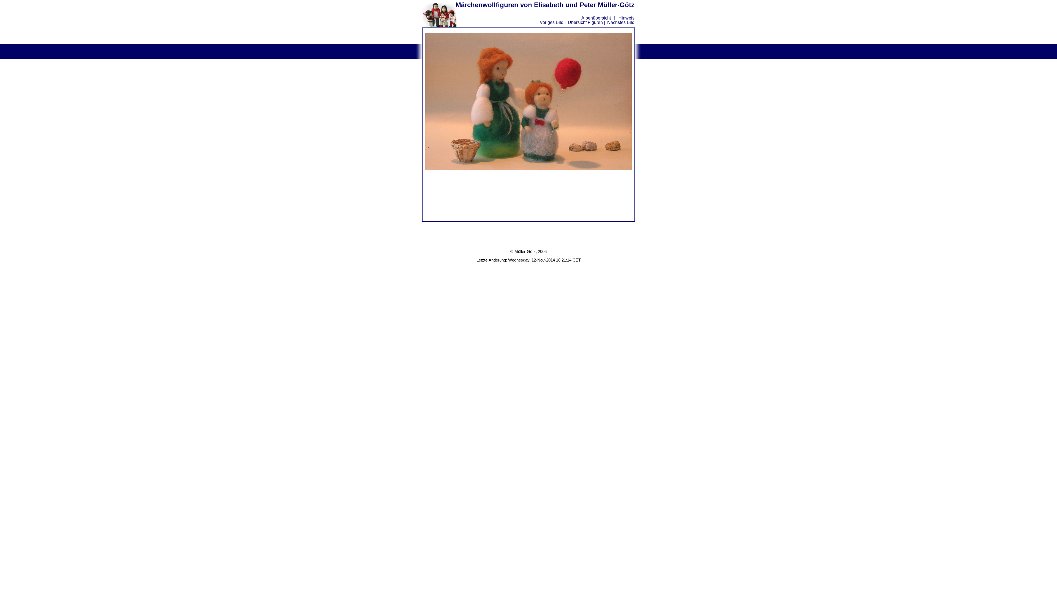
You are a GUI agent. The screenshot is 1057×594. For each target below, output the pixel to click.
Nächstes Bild (620, 22)
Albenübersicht (596, 18)
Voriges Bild (551, 22)
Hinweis (626, 18)
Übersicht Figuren (585, 22)
